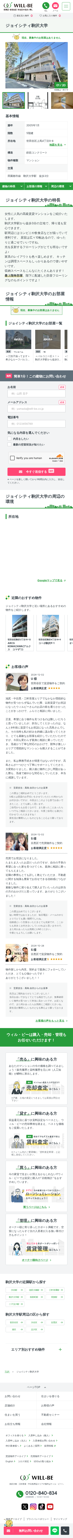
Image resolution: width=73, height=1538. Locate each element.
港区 (14, 1329)
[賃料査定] (36, 1139)
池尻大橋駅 (34, 1290)
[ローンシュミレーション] (36, 1194)
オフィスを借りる (15, 1435)
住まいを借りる (50, 1396)
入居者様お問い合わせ (44, 1440)
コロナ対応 (23, 1461)
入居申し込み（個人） (39, 1435)
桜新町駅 (34, 1297)
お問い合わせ (12, 1396)
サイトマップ (60, 1519)
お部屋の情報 (34, 186)
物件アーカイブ (14, 1519)
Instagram (33, 1507)
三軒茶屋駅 (54, 1290)
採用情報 (48, 1445)
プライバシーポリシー (37, 1519)
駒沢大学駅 (14, 1297)
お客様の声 (47, 1405)
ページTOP (33, 1387)
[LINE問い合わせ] (55, 1531)
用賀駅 (54, 1297)
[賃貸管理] (36, 1247)
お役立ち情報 (12, 1423)
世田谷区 (14, 1322)
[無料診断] (36, 1085)
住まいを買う (12, 1414)
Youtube (50, 1507)
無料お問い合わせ (55, 5)
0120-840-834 (46, 5)
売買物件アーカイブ (41, 1456)
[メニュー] (66, 6)
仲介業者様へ (12, 1445)
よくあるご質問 (31, 1445)
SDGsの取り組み (42, 1461)
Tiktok (41, 1507)
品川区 (34, 1329)
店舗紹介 (10, 1405)
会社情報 (46, 1423)
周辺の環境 (57, 186)
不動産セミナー (50, 1414)
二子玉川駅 (14, 1304)
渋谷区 (34, 1322)
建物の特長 (8, 186)
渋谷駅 (14, 1290)
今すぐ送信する (39, 471)
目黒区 (54, 1322)
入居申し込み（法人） (17, 1440)
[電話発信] (65, 1531)
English (9, 1461)
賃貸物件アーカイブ (16, 1456)
